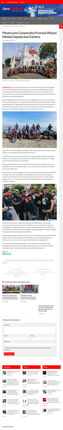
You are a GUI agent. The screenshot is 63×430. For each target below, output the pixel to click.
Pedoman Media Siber (12, 2)
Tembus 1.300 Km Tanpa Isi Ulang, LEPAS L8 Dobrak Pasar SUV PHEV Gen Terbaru (13, 412)
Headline (5, 26)
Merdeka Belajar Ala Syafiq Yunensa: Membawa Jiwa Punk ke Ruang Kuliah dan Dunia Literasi (31, 382)
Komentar (7, 325)
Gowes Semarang (26, 260)
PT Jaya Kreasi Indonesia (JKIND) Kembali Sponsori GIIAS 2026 (54, 410)
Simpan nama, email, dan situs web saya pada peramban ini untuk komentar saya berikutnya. (27, 349)
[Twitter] (6, 254)
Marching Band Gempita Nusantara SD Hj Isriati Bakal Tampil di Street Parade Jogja (46, 308)
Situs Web (7, 341)
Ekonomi (25, 18)
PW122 (7, 40)
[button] (28, 2)
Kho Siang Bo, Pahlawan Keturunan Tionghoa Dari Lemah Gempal (33, 373)
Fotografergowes (17, 260)
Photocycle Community (48, 260)
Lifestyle (52, 18)
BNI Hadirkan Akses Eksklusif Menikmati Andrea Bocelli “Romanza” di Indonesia (53, 373)
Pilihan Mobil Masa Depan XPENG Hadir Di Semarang (14, 373)
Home (2, 2)
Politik (19, 18)
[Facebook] (3, 254)
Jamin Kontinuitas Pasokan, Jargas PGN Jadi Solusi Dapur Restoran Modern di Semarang (53, 382)
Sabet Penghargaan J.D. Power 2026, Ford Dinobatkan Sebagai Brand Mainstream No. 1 (13, 392)
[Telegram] (10, 254)
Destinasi (4, 22)
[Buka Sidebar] (61, 26)
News (14, 18)
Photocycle (39, 260)
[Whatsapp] (8, 254)
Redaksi (22, 2)
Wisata (22, 26)
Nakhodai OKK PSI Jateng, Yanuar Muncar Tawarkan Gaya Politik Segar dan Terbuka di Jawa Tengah (30, 402)
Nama (6, 335)
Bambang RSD (9, 260)
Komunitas (12, 22)
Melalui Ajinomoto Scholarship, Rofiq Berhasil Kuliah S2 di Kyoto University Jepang (33, 412)
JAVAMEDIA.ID (7, 87)
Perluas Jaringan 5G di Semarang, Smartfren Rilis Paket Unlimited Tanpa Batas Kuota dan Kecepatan (50, 401)
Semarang (5, 262)
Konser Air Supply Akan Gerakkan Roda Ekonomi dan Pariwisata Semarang (10, 297)
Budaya (46, 18)
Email (32, 335)
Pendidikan (39, 18)
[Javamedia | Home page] (12, 9)
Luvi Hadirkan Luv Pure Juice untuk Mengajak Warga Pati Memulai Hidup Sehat (33, 392)
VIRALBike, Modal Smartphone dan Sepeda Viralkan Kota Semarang (28, 297)
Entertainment (20, 22)
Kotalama (33, 260)
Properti (27, 22)
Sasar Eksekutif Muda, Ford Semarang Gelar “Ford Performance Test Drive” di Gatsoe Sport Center (11, 402)
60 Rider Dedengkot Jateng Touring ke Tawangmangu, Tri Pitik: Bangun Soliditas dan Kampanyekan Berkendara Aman (11, 382)
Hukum (32, 18)
